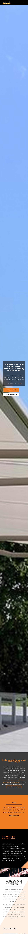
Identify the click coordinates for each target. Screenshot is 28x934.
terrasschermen (21, 779)
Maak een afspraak (11, 390)
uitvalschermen (21, 780)
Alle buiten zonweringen (14, 787)
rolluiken (20, 383)
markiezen (5, 780)
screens (15, 780)
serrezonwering (6, 782)
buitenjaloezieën (15, 782)
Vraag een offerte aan (11, 394)
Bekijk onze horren (14, 815)
